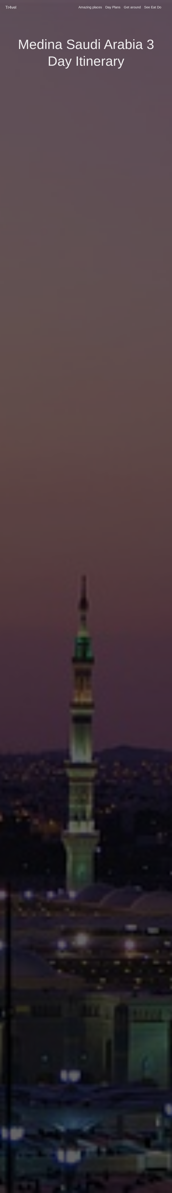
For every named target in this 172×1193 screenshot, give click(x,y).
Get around (132, 7)
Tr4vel (10, 7)
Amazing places (90, 7)
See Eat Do (152, 7)
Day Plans (112, 7)
